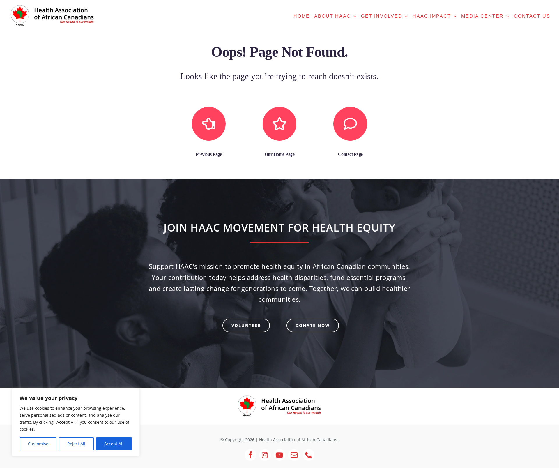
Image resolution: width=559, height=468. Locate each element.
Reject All (76, 443)
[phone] (308, 455)
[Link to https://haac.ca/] (279, 123)
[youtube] (279, 455)
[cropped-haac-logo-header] (279, 396)
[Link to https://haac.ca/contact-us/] (350, 123)
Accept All (113, 443)
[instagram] (265, 455)
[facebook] (250, 455)
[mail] (294, 455)
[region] (76, 422)
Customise (38, 443)
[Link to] (208, 123)
